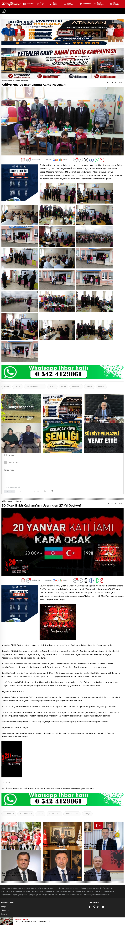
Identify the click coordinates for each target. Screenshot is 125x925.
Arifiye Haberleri (21, 80)
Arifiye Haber (6, 80)
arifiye (6, 386)
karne (63, 386)
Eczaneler (87, 4)
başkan (18, 386)
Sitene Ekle (5, 910)
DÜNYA (18, 501)
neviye (89, 386)
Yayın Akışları (70, 4)
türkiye (87, 814)
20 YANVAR (9, 814)
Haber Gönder (116, 4)
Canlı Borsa (55, 4)
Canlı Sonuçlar (100, 4)
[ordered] (34, 491)
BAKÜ (40, 814)
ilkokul (52, 386)
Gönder (9, 491)
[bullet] (38, 491)
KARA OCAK (54, 814)
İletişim (4, 914)
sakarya (101, 386)
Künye (3, 906)
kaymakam (76, 386)
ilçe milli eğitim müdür (35, 386)
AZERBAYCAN (26, 814)
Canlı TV (42, 4)
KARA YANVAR (72, 814)
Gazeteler (30, 4)
